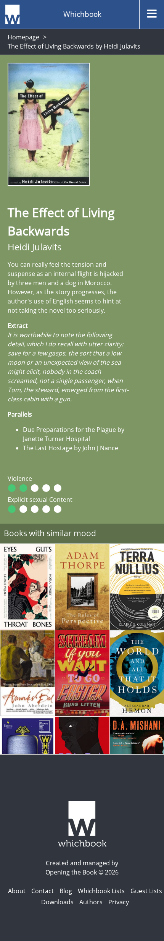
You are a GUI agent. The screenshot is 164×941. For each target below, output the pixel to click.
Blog (65, 891)
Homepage (23, 37)
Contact (42, 891)
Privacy (118, 902)
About (17, 891)
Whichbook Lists (101, 891)
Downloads (57, 902)
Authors (91, 902)
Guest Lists (146, 891)
